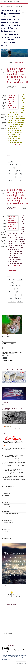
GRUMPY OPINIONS (7, 502)
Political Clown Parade (8, 520)
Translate (12, 343)
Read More (16, 144)
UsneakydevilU (12, 148)
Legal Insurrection (7, 506)
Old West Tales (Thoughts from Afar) (11, 513)
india (4, 111)
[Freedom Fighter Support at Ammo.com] (3, 405)
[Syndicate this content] (4, 426)
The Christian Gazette (8, 529)
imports (4, 109)
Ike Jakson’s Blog (7, 504)
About (2, 6)
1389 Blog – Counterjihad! (9, 486)
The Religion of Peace (8, 538)
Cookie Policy (7, 659)
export (4, 99)
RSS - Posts (6, 363)
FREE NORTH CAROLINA (8, 500)
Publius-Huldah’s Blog (8, 522)
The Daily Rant (6, 531)
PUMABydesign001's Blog (12, 12)
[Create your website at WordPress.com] (14, 1)
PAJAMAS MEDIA (7, 518)
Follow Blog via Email (8, 350)
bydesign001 (13, 86)
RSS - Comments (7, 366)
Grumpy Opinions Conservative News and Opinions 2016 (13, 636)
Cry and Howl (6, 495)
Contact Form (9, 6)
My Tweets (4, 642)
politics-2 (2, 123)
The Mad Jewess (7, 536)
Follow (5, 358)
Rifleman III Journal (7, 524)
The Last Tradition (7, 533)
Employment (3, 97)
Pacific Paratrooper (7, 515)
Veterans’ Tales (8, 426)
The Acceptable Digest (8, 527)
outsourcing (3, 119)
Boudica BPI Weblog (7, 493)
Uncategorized (10, 208)
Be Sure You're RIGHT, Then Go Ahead (11, 491)
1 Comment (24, 87)
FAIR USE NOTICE (18, 6)
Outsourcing (3, 117)
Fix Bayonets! (6, 497)
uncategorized (3, 245)
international (3, 113)
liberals (2, 114)
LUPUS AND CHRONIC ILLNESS (9, 509)
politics (4, 122)
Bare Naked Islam (7, 488)
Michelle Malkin (7, 511)
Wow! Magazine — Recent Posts (11, 446)
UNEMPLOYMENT (4, 126)
